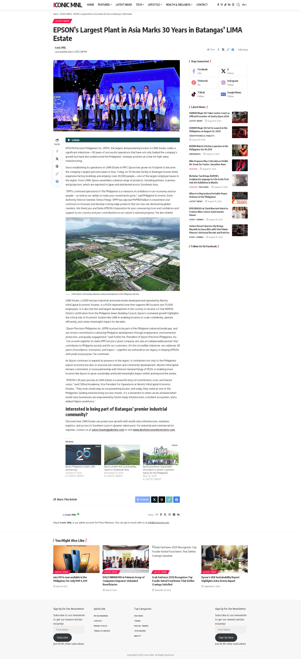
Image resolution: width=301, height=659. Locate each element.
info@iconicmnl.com (158, 522)
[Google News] (233, 94)
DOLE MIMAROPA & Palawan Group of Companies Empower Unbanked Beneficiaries (124, 581)
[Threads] (233, 5)
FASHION (193, 169)
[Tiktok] (203, 94)
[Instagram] (222, 5)
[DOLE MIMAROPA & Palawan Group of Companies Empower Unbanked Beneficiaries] (126, 559)
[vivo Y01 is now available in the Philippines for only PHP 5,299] (76, 559)
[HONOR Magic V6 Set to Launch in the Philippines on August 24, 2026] (240, 132)
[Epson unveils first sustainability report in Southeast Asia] (122, 455)
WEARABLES (195, 154)
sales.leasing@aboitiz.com (108, 429)
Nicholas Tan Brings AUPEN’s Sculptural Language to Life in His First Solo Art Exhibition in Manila (209, 179)
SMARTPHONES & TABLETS (201, 135)
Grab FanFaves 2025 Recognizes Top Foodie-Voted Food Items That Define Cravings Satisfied (173, 581)
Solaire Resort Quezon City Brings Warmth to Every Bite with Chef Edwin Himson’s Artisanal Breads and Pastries (209, 229)
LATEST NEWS (66, 14)
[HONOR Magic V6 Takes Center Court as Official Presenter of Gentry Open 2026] (240, 117)
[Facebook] (218, 5)
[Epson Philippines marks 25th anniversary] (83, 455)
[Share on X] (223, 49)
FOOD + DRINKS (196, 219)
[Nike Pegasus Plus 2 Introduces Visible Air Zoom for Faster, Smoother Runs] (240, 165)
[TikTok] (225, 5)
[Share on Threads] (57, 166)
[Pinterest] (174, 514)
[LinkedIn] (229, 5)
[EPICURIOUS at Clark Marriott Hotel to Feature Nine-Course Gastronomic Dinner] (240, 213)
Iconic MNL (67, 4)
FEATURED (204, 187)
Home (55, 14)
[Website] (156, 514)
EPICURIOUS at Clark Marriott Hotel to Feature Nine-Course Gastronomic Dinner (208, 211)
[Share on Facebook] (218, 49)
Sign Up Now (226, 637)
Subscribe (62, 637)
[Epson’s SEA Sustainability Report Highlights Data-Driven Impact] (224, 559)
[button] (238, 4)
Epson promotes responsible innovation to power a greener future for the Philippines (158, 469)
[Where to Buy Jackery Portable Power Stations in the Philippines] (240, 198)
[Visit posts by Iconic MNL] (57, 515)
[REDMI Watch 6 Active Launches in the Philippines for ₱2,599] (240, 150)
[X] (165, 514)
